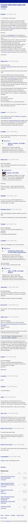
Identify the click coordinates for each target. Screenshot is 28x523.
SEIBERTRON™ (8, 170)
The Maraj (3, 417)
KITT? (2, 380)
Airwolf (13, 28)
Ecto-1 (7, 28)
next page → (3, 467)
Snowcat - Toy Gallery (13, 172)
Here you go (3, 369)
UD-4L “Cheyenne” (7, 52)
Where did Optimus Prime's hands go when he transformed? (7, 498)
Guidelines (13, 515)
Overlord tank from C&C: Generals (16, 120)
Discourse (8, 521)
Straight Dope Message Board (7, 1)
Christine (3, 460)
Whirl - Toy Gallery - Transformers (9, 337)
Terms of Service (20, 515)
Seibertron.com (7, 140)
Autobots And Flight (6, 506)
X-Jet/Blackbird (11, 35)
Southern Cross (13, 78)
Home (2, 515)
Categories (7, 515)
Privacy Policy (4, 517)
